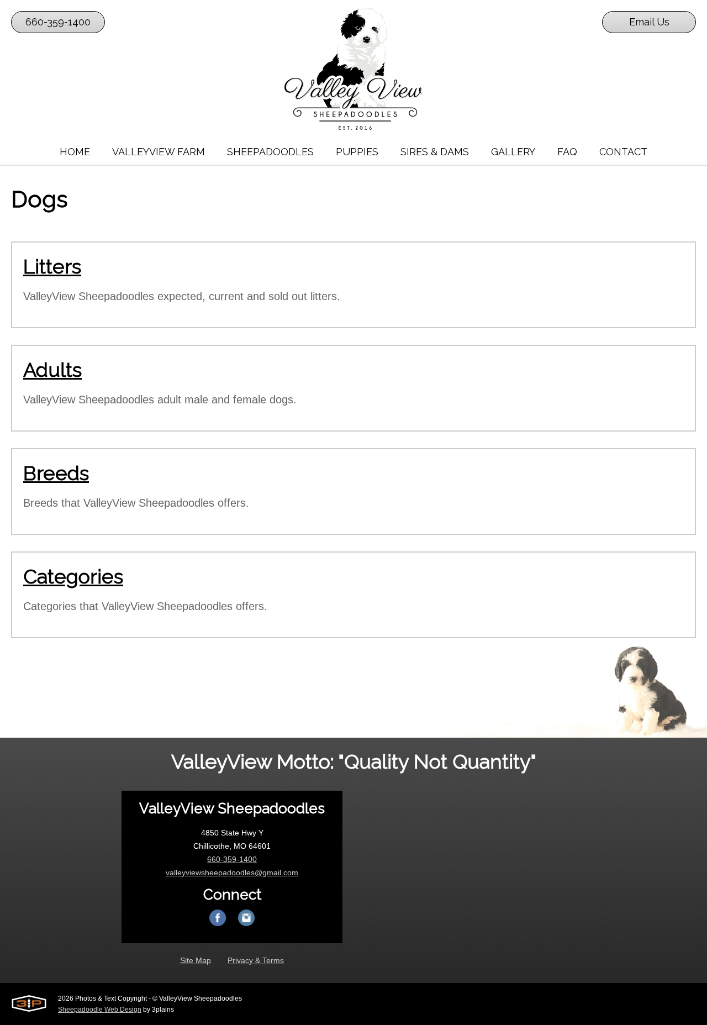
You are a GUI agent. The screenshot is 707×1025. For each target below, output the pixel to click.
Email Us (649, 22)
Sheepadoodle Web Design (99, 1009)
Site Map (195, 960)
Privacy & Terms (256, 960)
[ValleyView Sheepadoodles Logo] (353, 69)
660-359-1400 (58, 22)
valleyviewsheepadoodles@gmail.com (232, 872)
